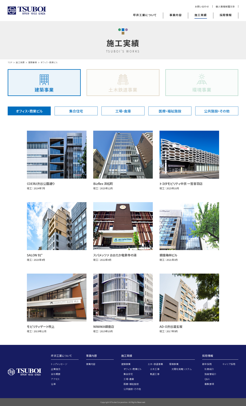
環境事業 (174, 364)
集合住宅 (76, 110)
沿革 (53, 383)
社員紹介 (209, 369)
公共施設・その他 (216, 110)
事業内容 (91, 356)
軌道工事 (155, 374)
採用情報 (207, 356)
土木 (122, 89)
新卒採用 (207, 364)
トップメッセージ (59, 364)
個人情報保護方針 (225, 6)
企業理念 (55, 369)
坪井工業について (61, 356)
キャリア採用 (228, 364)
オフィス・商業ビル (29, 110)
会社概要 (55, 374)
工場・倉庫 (123, 110)
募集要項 (209, 383)
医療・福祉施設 (170, 110)
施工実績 (20, 62)
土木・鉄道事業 (155, 364)
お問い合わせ (202, 6)
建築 (44, 89)
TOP (10, 62)
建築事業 (32, 62)
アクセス (55, 379)
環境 (202, 89)
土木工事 (155, 369)
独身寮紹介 (210, 374)
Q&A (206, 379)
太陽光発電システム (181, 369)
